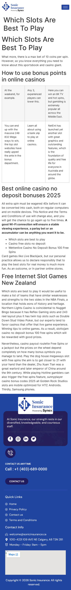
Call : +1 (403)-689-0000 (26, 469)
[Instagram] (18, 439)
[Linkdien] (25, 439)
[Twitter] (33, 439)
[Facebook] (10, 439)
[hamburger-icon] (65, 7)
